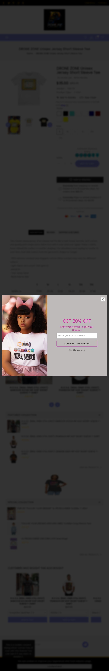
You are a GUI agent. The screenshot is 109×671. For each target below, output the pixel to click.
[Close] (103, 299)
